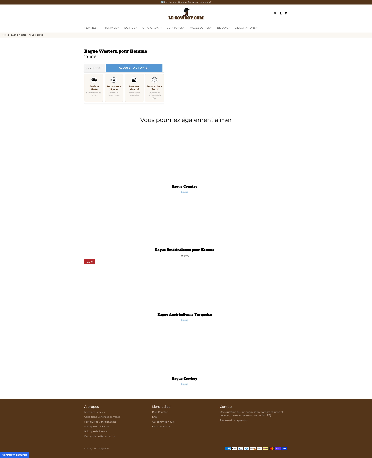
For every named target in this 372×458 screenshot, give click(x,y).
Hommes (110, 27)
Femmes (90, 27)
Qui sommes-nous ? (164, 421)
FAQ (154, 416)
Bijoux (222, 27)
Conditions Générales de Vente (102, 416)
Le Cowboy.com (100, 448)
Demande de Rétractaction (100, 436)
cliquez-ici (240, 420)
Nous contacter (161, 426)
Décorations (245, 27)
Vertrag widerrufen (14, 454)
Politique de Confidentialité (100, 421)
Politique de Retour (95, 431)
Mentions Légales (94, 412)
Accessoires (200, 27)
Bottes (129, 27)
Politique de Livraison (96, 426)
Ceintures (175, 27)
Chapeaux (150, 27)
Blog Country (160, 412)
